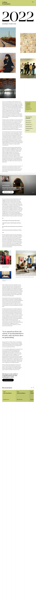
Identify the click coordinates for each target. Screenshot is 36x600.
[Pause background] (33, 192)
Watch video (8, 192)
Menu (33, 1)
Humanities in (29, 124)
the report (6, 399)
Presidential (29, 128)
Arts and (28, 120)
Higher (28, 122)
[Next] (33, 387)
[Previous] (31, 387)
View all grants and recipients (8, 380)
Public (28, 126)
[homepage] (6, 3)
